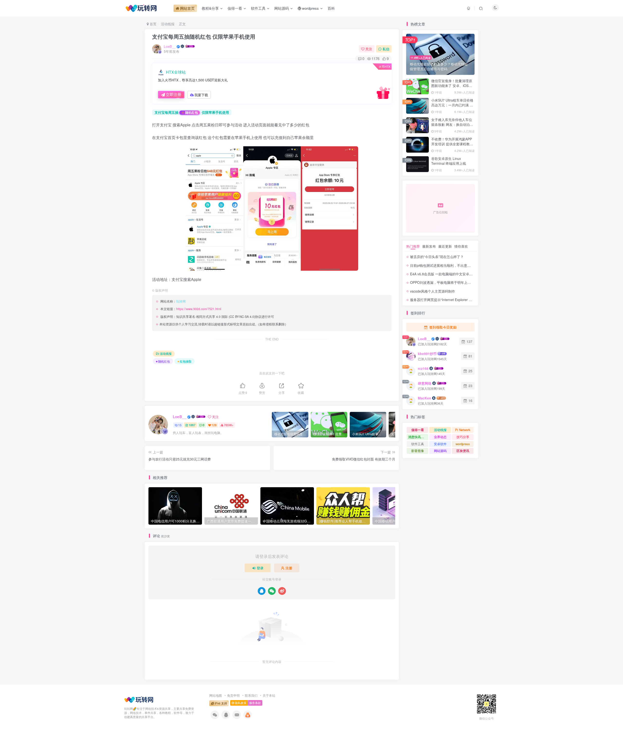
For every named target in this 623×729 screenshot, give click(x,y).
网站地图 (215, 695)
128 (214, 425)
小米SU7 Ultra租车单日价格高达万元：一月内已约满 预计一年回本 (452, 105)
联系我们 (251, 695)
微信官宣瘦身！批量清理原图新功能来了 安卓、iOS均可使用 (451, 85)
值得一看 (417, 429)
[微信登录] (272, 591)
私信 (386, 48)
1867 (192, 425)
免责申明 (233, 695)
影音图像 (417, 450)
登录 (260, 567)
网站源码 (440, 450)
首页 (152, 23)
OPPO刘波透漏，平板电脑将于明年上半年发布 (445, 282)
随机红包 (191, 113)
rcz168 (423, 368)
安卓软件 (440, 444)
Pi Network (462, 429)
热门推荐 (413, 246)
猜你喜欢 (461, 246)
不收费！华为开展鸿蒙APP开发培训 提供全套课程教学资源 (452, 144)
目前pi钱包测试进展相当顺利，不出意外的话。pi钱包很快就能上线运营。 (465, 265)
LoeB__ (170, 46)
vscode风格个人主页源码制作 (432, 291)
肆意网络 (424, 383)
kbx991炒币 (427, 353)
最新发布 (429, 246)
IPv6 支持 (220, 703)
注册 (288, 567)
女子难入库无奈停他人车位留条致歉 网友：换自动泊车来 (452, 124)
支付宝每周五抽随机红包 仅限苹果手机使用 (203, 36)
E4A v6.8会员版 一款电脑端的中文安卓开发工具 (446, 273)
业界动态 (440, 436)
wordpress (463, 444)
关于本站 (269, 695)
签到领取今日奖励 (442, 327)
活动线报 (167, 23)
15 (180, 425)
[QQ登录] (262, 591)
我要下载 (201, 94)
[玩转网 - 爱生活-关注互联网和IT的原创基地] (138, 699)
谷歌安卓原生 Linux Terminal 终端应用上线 (448, 161)
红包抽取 (186, 361)
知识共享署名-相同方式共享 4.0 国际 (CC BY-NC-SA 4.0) (215, 316)
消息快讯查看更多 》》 (418, 436)
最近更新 (445, 246)
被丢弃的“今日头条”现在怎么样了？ (437, 256)
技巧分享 (463, 436)
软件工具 (417, 444)
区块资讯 (463, 450)
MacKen (424, 398)
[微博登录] (282, 591)
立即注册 (173, 94)
